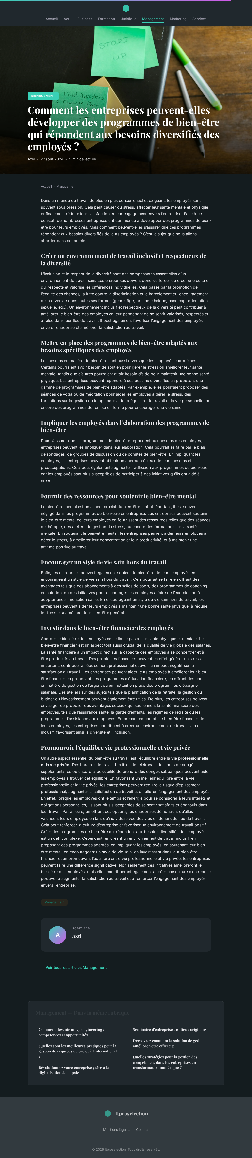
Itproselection (131, 1113)
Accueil (52, 19)
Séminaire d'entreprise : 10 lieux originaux (170, 1029)
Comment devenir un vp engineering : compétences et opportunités (71, 1032)
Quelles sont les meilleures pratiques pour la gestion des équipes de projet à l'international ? (78, 1051)
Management (153, 19)
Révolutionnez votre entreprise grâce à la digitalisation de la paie (74, 1070)
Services (199, 19)
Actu (67, 19)
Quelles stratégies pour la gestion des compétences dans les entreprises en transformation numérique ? (165, 1062)
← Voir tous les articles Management (74, 967)
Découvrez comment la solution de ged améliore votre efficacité (166, 1043)
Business (84, 19)
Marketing (178, 19)
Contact (142, 1130)
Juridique (128, 19)
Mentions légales (116, 1130)
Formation (106, 19)
